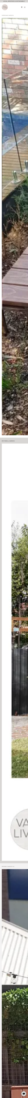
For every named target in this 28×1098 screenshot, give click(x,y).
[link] (5, 7)
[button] (24, 7)
